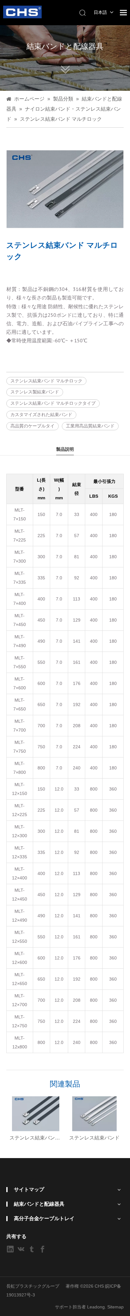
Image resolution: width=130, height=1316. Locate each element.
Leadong (96, 1306)
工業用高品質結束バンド (90, 426)
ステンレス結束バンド (94, 1137)
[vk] (21, 1249)
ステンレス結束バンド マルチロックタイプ (53, 403)
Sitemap (115, 1306)
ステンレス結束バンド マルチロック (46, 381)
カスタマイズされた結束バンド (41, 414)
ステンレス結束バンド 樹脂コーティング (35, 1137)
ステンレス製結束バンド (34, 392)
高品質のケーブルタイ (32, 426)
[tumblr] (32, 1249)
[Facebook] (42, 1249)
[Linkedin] (10, 1249)
